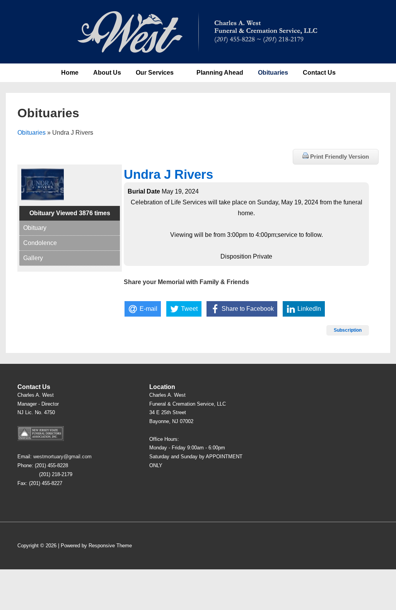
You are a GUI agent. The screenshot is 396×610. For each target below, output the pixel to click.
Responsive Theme (110, 545)
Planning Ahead (219, 72)
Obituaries (273, 72)
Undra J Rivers (168, 174)
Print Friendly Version (339, 156)
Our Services (155, 72)
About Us (107, 72)
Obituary (34, 227)
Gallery (33, 258)
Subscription (348, 330)
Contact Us (319, 72)
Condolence (40, 243)
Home (70, 72)
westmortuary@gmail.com (62, 456)
